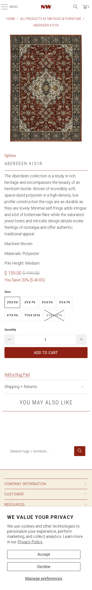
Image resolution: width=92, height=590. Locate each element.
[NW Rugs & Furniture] (46, 6)
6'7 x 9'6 (12, 315)
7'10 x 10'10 (32, 315)
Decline (43, 566)
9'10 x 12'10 (54, 315)
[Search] (75, 6)
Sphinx (10, 155)
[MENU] (2, 6)
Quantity (10, 329)
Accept (44, 554)
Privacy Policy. (30, 541)
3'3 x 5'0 (47, 302)
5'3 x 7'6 (64, 302)
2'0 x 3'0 (12, 302)
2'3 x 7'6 (29, 302)
